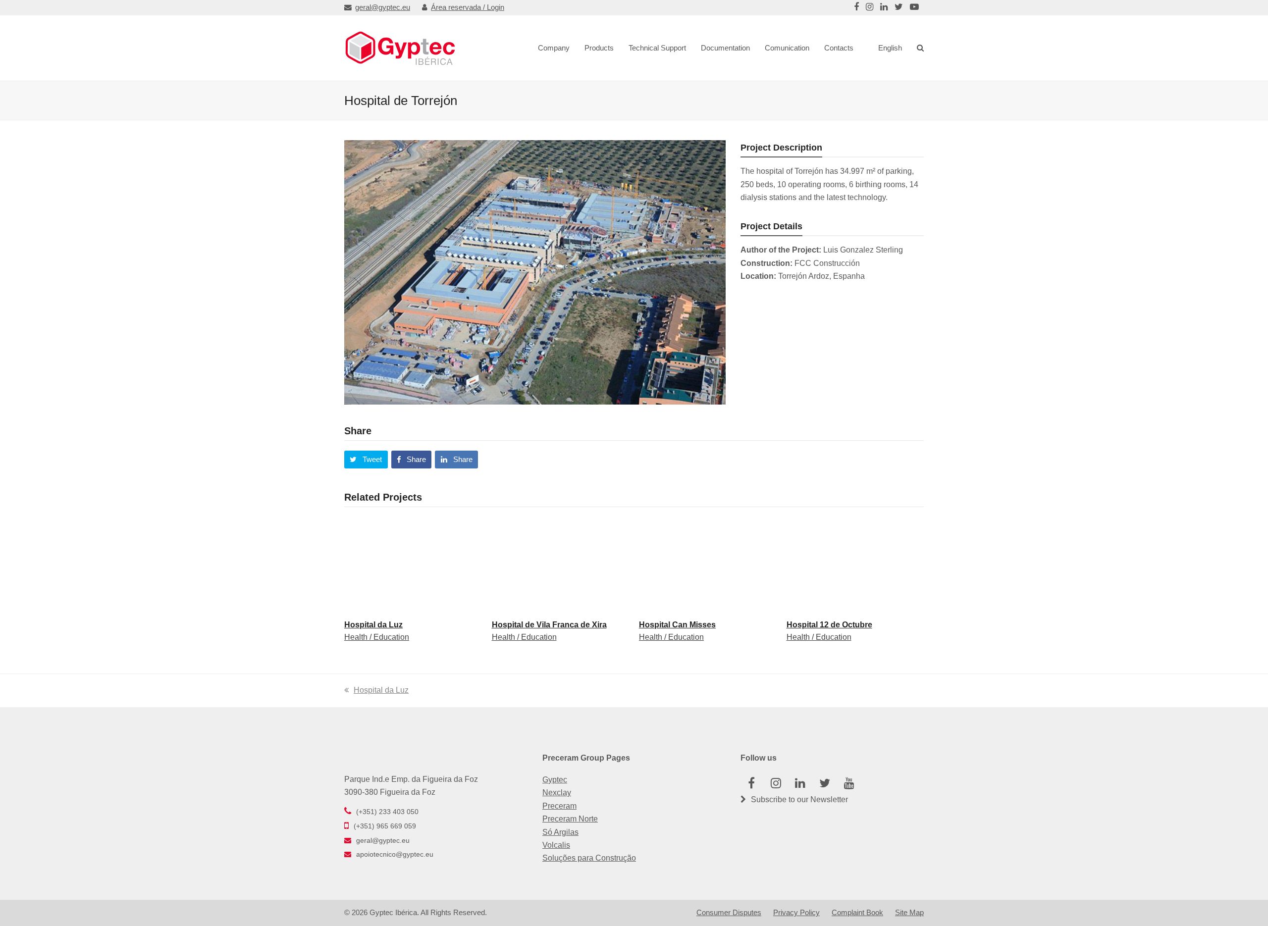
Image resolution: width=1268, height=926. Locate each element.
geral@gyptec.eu (382, 7)
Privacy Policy (796, 913)
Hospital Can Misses (677, 624)
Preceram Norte (570, 819)
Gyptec (554, 779)
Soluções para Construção (589, 858)
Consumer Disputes (728, 913)
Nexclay (556, 792)
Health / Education (376, 637)
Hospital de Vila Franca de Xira (549, 624)
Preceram (559, 806)
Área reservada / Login (467, 7)
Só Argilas (560, 832)
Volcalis (556, 845)
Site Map (909, 913)
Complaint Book (857, 913)
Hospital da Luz (373, 624)
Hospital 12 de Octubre (829, 624)
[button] (366, 459)
